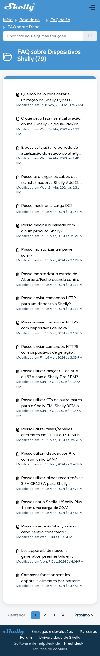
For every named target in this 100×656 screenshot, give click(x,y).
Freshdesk (73, 643)
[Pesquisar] (90, 36)
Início (8, 20)
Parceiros (88, 631)
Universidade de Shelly (59, 637)
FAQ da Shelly (63, 20)
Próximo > (83, 615)
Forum (26, 637)
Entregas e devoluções (52, 631)
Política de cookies (50, 649)
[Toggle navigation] (92, 7)
